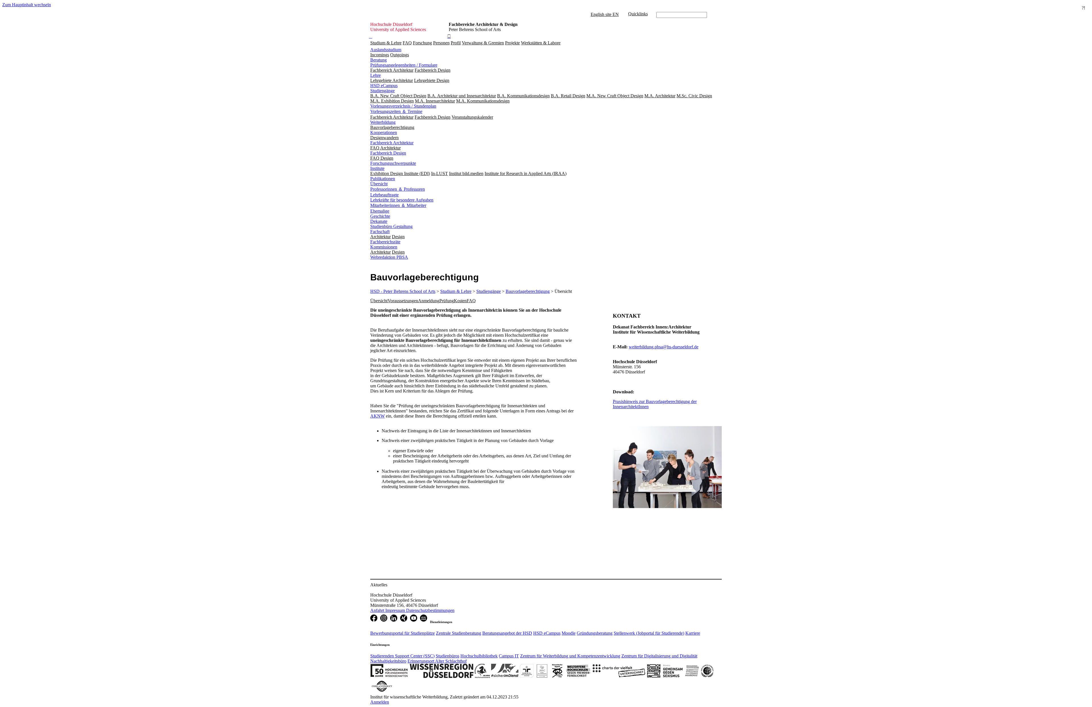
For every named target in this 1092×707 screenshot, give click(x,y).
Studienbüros (447, 655)
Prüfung (446, 300)
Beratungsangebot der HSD (507, 633)
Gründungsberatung (595, 633)
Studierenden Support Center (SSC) (402, 655)
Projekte (512, 42)
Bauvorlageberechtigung (528, 291)
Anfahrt (377, 610)
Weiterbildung (383, 122)
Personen (441, 42)
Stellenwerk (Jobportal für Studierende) (649, 633)
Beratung (378, 59)
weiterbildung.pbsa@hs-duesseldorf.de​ (663, 346)
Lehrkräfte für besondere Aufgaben (401, 200)
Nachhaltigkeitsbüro (388, 661)
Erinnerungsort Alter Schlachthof (437, 661)
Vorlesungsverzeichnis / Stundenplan (403, 106)
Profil (456, 42)
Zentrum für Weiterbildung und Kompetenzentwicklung (570, 655)
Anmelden (379, 702)
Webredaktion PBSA (389, 257)
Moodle (569, 633)
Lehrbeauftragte (384, 194)
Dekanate (378, 221)
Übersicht (379, 183)
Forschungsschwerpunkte (393, 163)
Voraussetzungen (403, 300)
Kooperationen (383, 132)
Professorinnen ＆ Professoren (397, 189)
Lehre (375, 75)
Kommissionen (383, 246)
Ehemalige (379, 211)
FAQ (407, 42)
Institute (377, 168)
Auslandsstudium (385, 49)
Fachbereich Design (388, 153)
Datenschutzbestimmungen (430, 610)
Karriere (692, 633)
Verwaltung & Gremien (483, 42)
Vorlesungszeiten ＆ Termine (396, 111)
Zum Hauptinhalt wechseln (26, 4)
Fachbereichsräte (385, 241)
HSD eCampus (384, 85)
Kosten (460, 300)
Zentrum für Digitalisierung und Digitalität (659, 655)
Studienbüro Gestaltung (391, 226)
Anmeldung (428, 300)
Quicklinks (638, 13)
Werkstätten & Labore (541, 42)
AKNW (377, 416)
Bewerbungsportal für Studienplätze (402, 633)
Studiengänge (382, 90)
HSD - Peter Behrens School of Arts (402, 291)
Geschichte (380, 216)
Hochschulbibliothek (479, 655)
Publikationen (382, 178)
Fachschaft (380, 231)
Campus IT (509, 655)
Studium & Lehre (386, 42)
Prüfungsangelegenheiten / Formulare (403, 65)
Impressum (395, 610)
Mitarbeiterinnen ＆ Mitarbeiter (398, 205)
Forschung (422, 42)
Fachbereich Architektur (391, 142)
